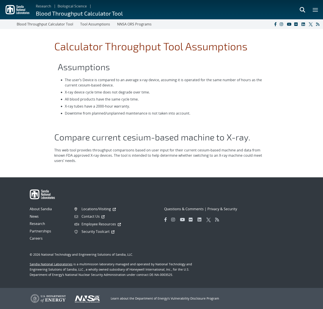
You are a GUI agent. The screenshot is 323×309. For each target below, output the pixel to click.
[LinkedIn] (304, 24)
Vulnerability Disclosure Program (195, 298)
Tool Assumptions (95, 24)
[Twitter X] (311, 24)
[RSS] (318, 24)
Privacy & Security (222, 209)
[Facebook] (275, 24)
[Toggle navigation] (8, 24)
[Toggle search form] (302, 9)
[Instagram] (282, 24)
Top (310, 304)
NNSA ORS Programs (134, 24)
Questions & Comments (184, 209)
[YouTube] (289, 24)
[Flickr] (296, 24)
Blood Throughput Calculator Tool (79, 13)
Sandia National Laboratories (51, 264)
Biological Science (72, 6)
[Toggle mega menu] (315, 9)
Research (43, 6)
